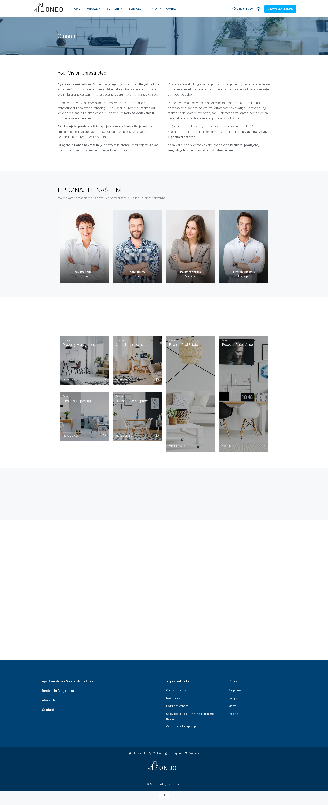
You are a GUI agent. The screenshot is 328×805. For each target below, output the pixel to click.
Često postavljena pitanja (181, 726)
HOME (76, 8)
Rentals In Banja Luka (58, 691)
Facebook (139, 753)
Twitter (157, 753)
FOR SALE (92, 8)
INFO (154, 8)
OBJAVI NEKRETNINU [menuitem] (280, 8)
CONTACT (172, 8)
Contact (48, 710)
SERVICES (135, 8)
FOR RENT (113, 8)
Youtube (194, 753)
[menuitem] (242, 8)
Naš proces (173, 698)
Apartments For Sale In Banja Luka (67, 681)
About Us (49, 700)
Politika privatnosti (177, 706)
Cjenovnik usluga (176, 690)
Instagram (175, 753)
